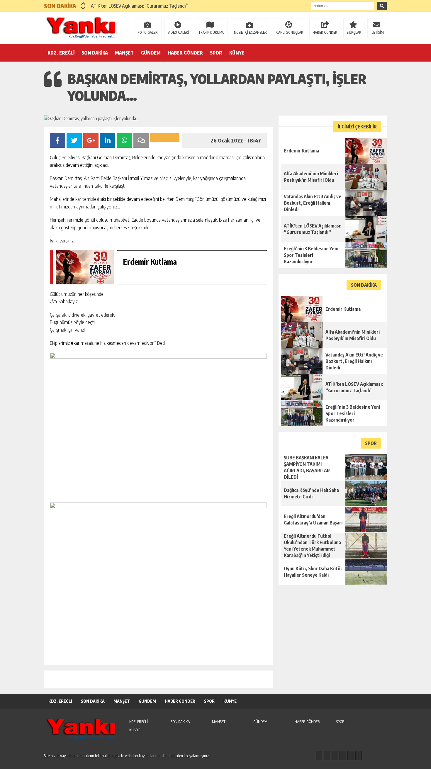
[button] (83, 3)
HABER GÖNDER (325, 32)
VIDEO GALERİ (178, 32)
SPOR (216, 53)
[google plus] (343, 755)
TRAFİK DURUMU (211, 32)
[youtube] (358, 755)
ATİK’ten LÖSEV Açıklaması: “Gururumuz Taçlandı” (139, 6)
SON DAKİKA (95, 53)
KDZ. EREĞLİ (60, 53)
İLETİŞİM (377, 32)
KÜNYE (236, 53)
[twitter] (335, 755)
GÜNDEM (151, 53)
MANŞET (124, 53)
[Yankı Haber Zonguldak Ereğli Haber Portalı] (82, 27)
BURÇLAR (354, 32)
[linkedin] (350, 755)
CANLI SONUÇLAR (289, 32)
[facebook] (319, 755)
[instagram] (327, 755)
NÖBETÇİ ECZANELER (250, 32)
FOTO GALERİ (148, 32)
